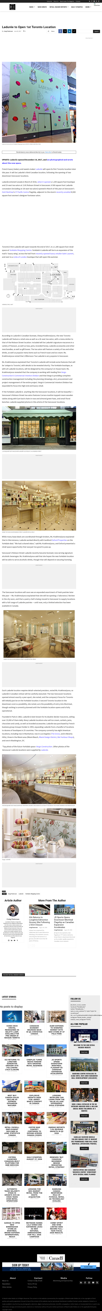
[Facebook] (92, 1)
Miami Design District (48, 737)
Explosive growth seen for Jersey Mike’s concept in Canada (34, 1099)
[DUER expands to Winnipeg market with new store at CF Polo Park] (57, 1017)
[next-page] (33, 945)
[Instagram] (99, 1)
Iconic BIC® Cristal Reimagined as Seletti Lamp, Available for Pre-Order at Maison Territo (12, 1032)
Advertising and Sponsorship (63, 1281)
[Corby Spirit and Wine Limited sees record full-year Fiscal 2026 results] (57, 1214)
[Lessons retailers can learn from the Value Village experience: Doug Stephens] (57, 1086)
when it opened (44, 182)
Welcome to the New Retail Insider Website (84, 1046)
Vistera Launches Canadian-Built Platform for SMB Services (12, 1161)
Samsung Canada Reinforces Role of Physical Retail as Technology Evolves (56, 1195)
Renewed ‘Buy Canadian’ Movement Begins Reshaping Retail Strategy (56, 1162)
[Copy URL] (74, 31)
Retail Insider (12, 1039)
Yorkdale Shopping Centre (20, 250)
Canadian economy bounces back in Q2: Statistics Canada (34, 1030)
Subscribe (48, 152)
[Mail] (14, 940)
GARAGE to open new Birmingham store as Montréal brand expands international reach (12, 1230)
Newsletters (6, 1284)
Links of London (20, 257)
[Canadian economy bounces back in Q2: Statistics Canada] (34, 1017)
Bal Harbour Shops (65, 737)
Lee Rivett (34, 1067)
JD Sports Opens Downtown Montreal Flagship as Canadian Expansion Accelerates (64, 922)
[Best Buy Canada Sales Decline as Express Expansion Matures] (12, 1086)
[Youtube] (93, 1282)
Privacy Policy (32, 1287)
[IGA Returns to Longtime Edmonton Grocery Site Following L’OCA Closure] (39, 910)
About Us (5, 1281)
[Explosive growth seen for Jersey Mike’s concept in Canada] (34, 1086)
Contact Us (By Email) (35, 1281)
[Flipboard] (94, 1)
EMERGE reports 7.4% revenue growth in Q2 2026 (57, 1130)
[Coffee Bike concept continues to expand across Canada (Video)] (34, 1118)
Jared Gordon (34, 1198)
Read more (84, 1052)
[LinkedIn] (89, 1)
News (3, 891)
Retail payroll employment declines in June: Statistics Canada (12, 1131)
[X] (65, 31)
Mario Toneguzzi (34, 1035)
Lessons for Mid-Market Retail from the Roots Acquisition (34, 1193)
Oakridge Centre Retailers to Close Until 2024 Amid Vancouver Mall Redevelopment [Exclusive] (84, 1075)
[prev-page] (30, 945)
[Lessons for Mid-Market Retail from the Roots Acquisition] (34, 1180)
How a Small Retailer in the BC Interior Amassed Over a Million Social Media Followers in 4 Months (84, 1107)
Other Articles (7, 1287)
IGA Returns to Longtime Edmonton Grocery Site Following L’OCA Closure (39, 921)
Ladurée (39, 169)
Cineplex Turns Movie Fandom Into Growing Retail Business (34, 1063)
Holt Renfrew (7, 192)
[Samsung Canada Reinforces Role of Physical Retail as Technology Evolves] (57, 1180)
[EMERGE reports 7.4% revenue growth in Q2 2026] (57, 1118)
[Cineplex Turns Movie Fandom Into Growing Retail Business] (34, 1050)
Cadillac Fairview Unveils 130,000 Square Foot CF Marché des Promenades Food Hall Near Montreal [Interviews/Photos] (84, 1140)
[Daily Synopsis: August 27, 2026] (34, 1148)
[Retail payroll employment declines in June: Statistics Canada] (12, 1118)
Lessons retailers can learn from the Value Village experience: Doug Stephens (56, 1100)
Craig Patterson (8, 31)
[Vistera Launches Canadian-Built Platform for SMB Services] (12, 1148)
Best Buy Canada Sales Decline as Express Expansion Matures (12, 1100)
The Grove (55, 733)
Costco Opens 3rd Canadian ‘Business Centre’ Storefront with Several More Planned (84, 1172)
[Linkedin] (70, 31)
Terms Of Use (32, 1284)
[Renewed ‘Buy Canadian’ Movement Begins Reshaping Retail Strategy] (57, 1148)
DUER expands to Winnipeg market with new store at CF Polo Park (57, 1030)
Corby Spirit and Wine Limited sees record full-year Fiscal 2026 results (56, 1228)
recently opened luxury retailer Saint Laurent (55, 253)
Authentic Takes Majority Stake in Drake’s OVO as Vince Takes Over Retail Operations (12, 1195)
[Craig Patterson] (13, 911)
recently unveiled (63, 192)
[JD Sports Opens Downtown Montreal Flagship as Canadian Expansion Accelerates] (64, 910)
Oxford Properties (59, 540)
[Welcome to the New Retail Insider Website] (84, 1036)
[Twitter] (96, 1)
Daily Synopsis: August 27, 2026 (34, 1158)
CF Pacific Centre (22, 192)
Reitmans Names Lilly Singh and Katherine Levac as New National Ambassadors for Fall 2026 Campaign (34, 1230)
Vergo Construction (44, 746)
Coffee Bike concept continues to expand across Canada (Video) (34, 1131)
